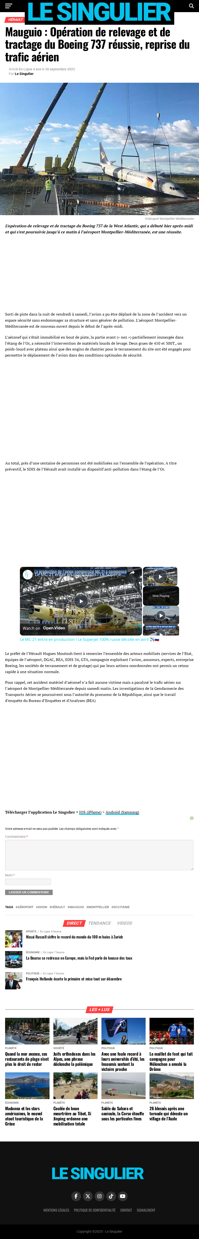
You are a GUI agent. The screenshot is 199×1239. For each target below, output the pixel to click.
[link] (28, 574)
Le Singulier (24, 74)
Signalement (146, 1210)
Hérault (58, 907)
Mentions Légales (56, 1210)
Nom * (10, 875)
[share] (132, 572)
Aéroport (25, 907)
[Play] (161, 615)
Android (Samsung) (122, 812)
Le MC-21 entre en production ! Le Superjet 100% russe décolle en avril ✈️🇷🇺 (80, 574)
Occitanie (121, 907)
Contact (126, 1210)
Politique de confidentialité (95, 1210)
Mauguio (76, 907)
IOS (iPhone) (90, 812)
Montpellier (98, 907)
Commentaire (16, 837)
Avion (42, 907)
